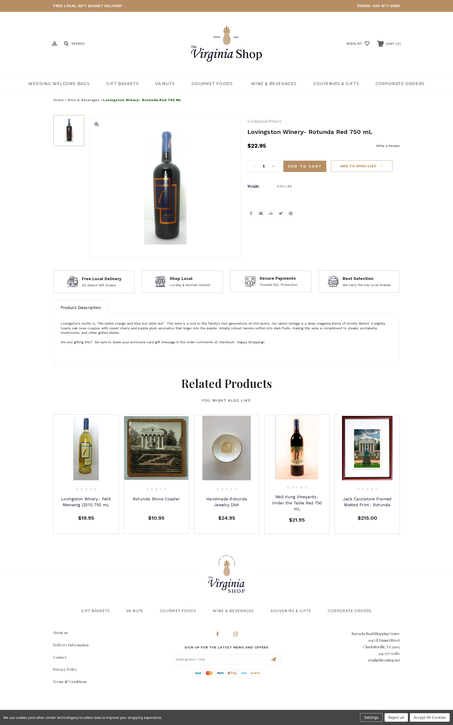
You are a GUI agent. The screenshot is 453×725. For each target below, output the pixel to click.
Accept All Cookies (430, 717)
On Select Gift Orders (99, 285)
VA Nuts (165, 84)
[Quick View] (80, 476)
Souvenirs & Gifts (336, 84)
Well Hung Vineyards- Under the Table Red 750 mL (297, 502)
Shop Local (181, 278)
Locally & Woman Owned (190, 285)
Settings (371, 717)
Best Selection (358, 278)
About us (60, 633)
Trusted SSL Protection (278, 285)
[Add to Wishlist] (91, 476)
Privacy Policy (65, 669)
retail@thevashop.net (384, 660)
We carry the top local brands (367, 285)
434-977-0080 (386, 6)
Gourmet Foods (212, 84)
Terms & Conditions (70, 681)
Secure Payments (278, 278)
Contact (60, 657)
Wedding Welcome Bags (59, 84)
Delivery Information (71, 645)
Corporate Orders (400, 84)
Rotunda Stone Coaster (156, 499)
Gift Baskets (122, 84)
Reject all (396, 717)
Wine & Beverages (274, 84)
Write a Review (388, 146)
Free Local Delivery (102, 278)
